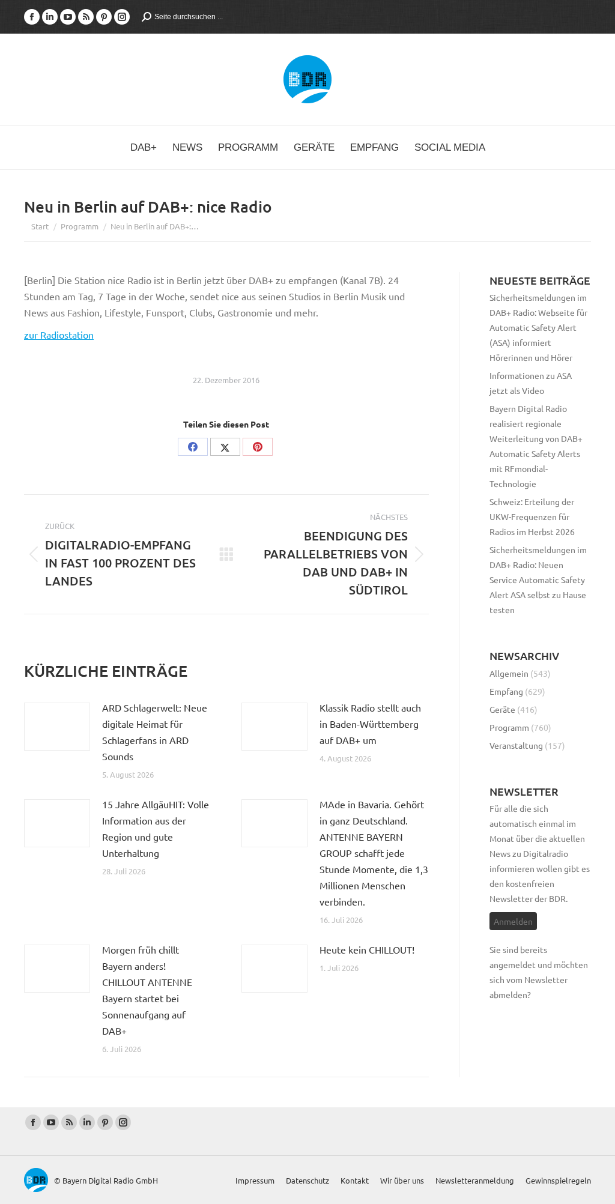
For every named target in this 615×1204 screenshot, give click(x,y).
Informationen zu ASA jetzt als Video (530, 383)
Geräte (502, 709)
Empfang (506, 691)
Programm (509, 727)
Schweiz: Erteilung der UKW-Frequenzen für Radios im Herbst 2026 (532, 516)
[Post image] (57, 727)
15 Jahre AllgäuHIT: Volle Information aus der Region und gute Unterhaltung (155, 828)
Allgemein (509, 673)
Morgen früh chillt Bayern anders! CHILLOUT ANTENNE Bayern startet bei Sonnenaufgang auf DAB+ (147, 989)
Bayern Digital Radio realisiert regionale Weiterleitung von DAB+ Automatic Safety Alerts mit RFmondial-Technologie (536, 446)
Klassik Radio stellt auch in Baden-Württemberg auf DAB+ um (370, 723)
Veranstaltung (516, 745)
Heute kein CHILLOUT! (367, 949)
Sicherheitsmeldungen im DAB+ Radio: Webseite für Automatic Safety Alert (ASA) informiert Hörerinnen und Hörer (538, 327)
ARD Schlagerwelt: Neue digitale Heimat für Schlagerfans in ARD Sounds (154, 731)
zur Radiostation (59, 334)
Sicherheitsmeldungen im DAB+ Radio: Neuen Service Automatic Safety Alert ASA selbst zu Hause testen (538, 579)
